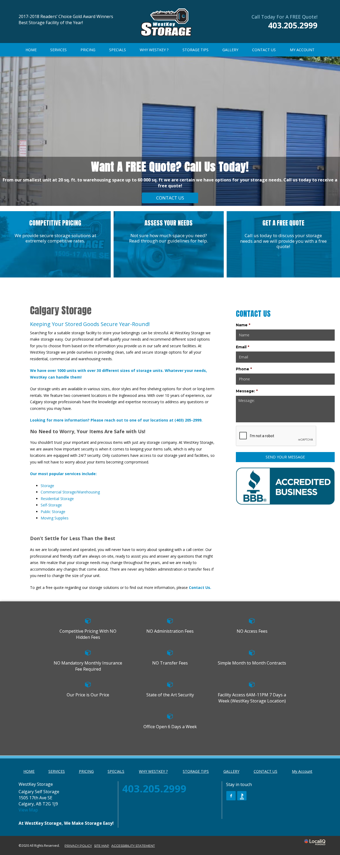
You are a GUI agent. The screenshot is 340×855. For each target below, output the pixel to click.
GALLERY (230, 49)
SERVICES (58, 49)
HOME (31, 49)
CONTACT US (264, 49)
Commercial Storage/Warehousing (70, 491)
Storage (47, 485)
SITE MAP (101, 846)
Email (242, 347)
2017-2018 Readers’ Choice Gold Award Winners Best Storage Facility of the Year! (66, 19)
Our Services (170, 198)
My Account (302, 49)
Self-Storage (51, 504)
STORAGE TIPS (195, 49)
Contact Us (199, 587)
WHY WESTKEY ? (154, 49)
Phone (244, 369)
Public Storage (53, 511)
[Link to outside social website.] (241, 795)
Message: (247, 391)
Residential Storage (57, 498)
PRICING (87, 49)
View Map (28, 810)
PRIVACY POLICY (78, 846)
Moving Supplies (55, 517)
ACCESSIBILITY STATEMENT (133, 846)
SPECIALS (117, 49)
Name (243, 325)
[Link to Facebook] (231, 795)
